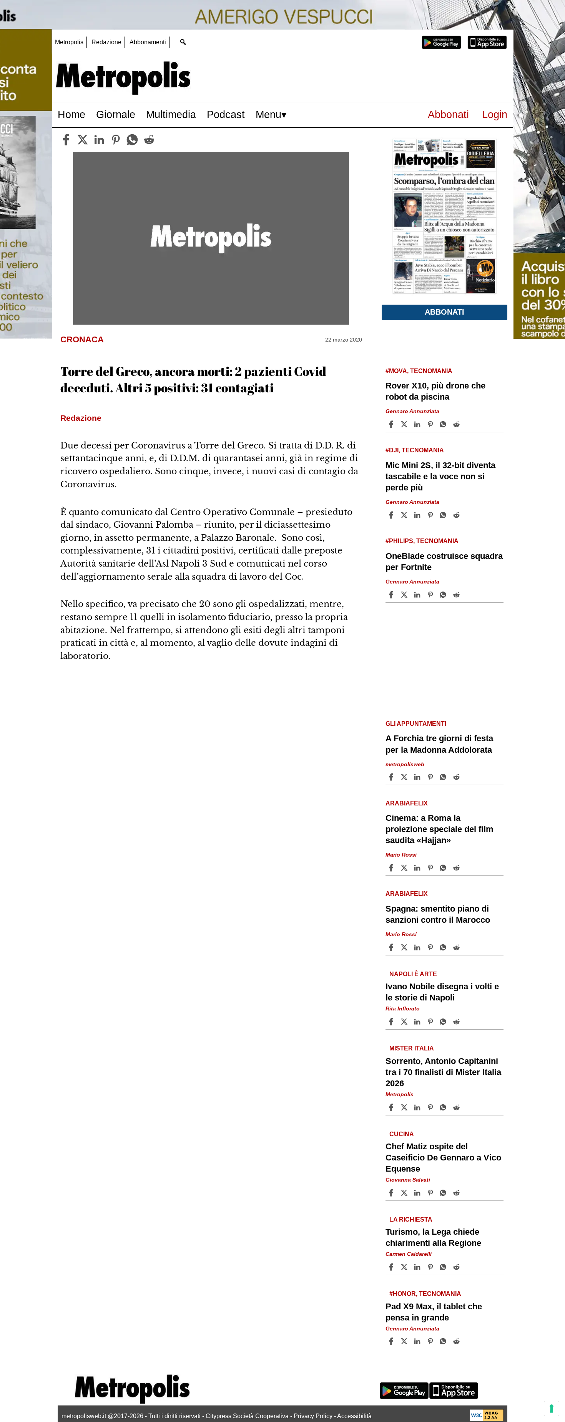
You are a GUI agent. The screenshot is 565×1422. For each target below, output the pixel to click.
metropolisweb (405, 764)
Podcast (226, 114)
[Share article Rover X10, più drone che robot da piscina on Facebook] (392, 424)
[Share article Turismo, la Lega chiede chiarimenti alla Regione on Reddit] (457, 1267)
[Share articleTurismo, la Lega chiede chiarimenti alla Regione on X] (405, 1267)
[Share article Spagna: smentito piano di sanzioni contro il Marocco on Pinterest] (431, 947)
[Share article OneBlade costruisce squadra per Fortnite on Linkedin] (418, 594)
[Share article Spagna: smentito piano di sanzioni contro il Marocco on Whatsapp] (444, 947)
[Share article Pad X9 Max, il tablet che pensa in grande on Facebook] (392, 1341)
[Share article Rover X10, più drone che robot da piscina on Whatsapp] (444, 424)
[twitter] (82, 139)
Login (494, 114)
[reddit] (149, 139)
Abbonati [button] (444, 312)
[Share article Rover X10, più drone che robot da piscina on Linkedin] (418, 424)
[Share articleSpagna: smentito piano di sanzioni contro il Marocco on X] (405, 947)
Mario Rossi (401, 855)
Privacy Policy (313, 1416)
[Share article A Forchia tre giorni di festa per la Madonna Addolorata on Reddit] (457, 777)
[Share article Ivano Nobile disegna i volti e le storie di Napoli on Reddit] (457, 1021)
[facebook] (66, 139)
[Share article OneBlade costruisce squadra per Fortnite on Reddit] (457, 594)
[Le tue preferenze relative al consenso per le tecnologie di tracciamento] (551, 1408)
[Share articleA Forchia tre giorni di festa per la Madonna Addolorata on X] (405, 777)
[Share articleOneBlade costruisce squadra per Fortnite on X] (405, 594)
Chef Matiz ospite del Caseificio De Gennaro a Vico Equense (443, 1158)
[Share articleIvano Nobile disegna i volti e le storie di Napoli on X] (405, 1021)
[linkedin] (99, 139)
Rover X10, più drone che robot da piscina (435, 391)
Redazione (106, 42)
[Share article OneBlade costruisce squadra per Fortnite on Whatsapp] (444, 594)
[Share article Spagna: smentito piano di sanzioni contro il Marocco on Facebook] (392, 947)
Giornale (115, 114)
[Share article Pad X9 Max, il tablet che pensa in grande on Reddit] (457, 1341)
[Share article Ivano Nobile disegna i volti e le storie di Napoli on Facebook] (392, 1021)
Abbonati (448, 114)
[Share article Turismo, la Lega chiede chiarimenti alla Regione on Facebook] (392, 1267)
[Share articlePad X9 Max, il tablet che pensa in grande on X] (405, 1341)
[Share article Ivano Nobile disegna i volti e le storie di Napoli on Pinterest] (431, 1021)
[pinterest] (115, 139)
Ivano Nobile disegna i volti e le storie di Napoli (442, 992)
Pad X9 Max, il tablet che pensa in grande (434, 1311)
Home (71, 114)
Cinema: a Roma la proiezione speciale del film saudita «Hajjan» (440, 829)
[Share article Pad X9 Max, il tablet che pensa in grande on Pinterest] (431, 1341)
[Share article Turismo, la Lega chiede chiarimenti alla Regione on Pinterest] (431, 1267)
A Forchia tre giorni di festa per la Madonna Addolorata (439, 744)
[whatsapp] (132, 139)
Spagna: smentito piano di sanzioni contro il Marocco (438, 914)
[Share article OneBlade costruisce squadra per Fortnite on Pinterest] (431, 594)
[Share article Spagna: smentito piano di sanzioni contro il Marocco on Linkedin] (418, 947)
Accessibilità (354, 1416)
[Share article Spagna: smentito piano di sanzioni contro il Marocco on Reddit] (457, 947)
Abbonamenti (148, 42)
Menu (268, 114)
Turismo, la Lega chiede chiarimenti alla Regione (433, 1237)
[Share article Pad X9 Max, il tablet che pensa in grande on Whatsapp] (444, 1341)
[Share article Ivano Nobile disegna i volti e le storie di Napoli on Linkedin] (418, 1021)
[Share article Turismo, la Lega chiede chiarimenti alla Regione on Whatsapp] (444, 1267)
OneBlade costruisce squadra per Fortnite (444, 561)
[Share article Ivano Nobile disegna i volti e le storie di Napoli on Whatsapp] (444, 1021)
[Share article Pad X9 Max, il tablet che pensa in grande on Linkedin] (418, 1341)
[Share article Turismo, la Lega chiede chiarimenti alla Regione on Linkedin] (418, 1267)
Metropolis (69, 42)
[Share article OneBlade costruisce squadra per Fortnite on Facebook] (392, 594)
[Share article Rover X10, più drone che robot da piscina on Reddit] (457, 424)
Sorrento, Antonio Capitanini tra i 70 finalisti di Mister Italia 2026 (443, 1072)
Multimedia (171, 114)
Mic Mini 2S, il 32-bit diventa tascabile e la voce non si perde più (440, 476)
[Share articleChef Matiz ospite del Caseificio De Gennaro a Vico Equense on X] (405, 1193)
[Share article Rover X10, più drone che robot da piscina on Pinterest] (431, 424)
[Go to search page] (182, 42)
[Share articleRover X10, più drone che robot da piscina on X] (405, 424)
